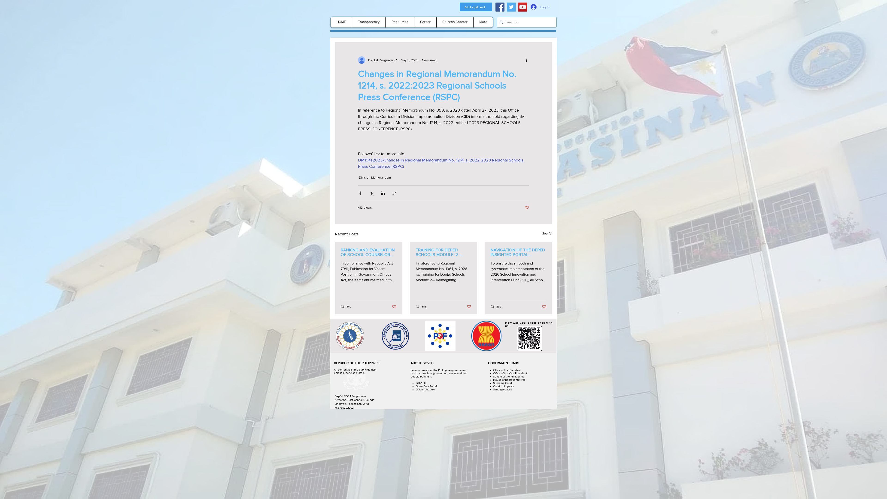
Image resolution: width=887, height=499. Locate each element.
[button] (839, 492)
